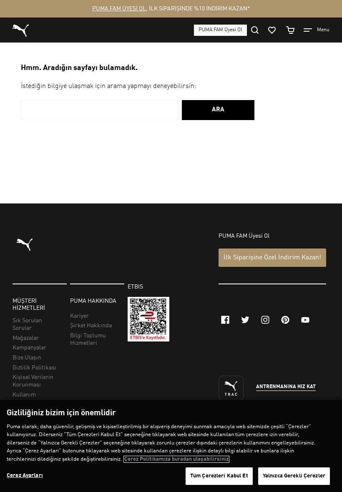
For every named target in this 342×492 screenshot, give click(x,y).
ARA (218, 110)
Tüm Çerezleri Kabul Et (219, 476)
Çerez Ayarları (25, 475)
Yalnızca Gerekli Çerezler (294, 476)
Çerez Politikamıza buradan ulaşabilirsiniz (176, 459)
